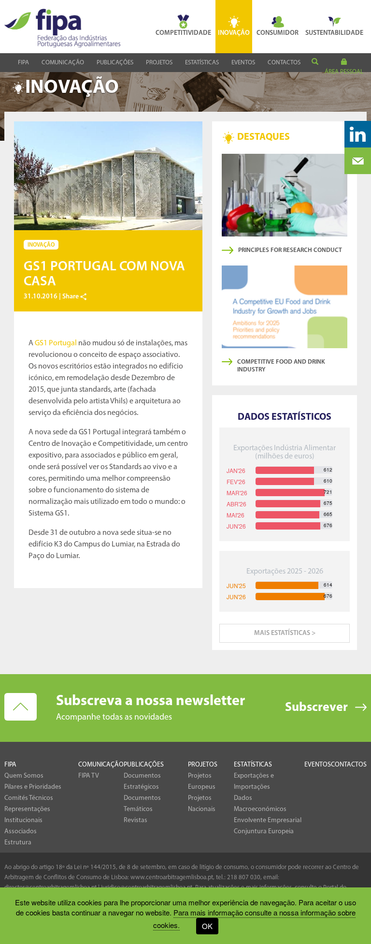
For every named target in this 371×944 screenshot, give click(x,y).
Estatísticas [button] (202, 62)
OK (207, 926)
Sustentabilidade (334, 33)
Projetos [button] (159, 62)
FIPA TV (88, 776)
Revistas (135, 820)
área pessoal (344, 72)
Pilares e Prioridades (32, 787)
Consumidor (278, 33)
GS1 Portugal (56, 343)
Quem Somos (23, 776)
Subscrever (316, 707)
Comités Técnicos (28, 798)
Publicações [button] (115, 62)
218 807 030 (243, 877)
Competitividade (183, 33)
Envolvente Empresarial (267, 820)
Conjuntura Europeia (264, 831)
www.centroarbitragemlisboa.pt (171, 877)
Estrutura (17, 842)
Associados (20, 831)
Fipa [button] (23, 62)
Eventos (243, 62)
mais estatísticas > (284, 633)
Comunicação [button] (63, 62)
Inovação (234, 33)
